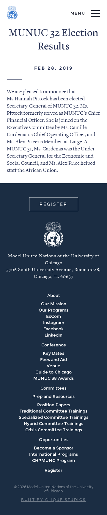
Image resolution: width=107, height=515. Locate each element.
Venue (53, 365)
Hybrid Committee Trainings (53, 423)
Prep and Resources (53, 396)
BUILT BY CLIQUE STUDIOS (53, 499)
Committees (53, 388)
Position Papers (53, 404)
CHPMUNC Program (53, 460)
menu (77, 13)
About (53, 295)
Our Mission (53, 303)
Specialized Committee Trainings (53, 417)
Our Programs (53, 310)
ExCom (53, 316)
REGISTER (53, 204)
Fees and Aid (53, 359)
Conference (53, 345)
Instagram (53, 322)
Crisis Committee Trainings (53, 429)
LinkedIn (53, 335)
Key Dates (53, 353)
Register (53, 470)
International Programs (53, 454)
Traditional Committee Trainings (53, 411)
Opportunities (53, 439)
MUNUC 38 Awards (53, 378)
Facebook (53, 329)
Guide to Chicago (53, 372)
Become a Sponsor (53, 448)
